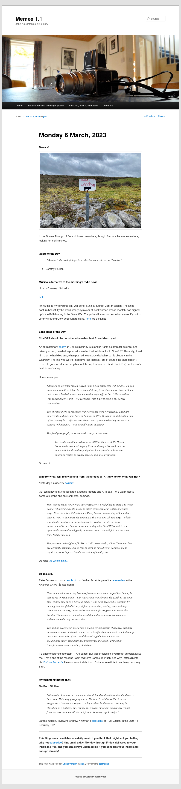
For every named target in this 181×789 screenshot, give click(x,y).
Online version (70, 763)
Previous (149, 116)
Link (41, 297)
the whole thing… (59, 560)
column (69, 483)
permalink (104, 763)
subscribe (55, 742)
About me (108, 105)
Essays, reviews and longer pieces (46, 105)
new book (71, 580)
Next (161, 116)
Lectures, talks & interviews (83, 105)
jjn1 (45, 116)
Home (19, 105)
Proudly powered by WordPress (90, 776)
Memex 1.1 (29, 18)
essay (62, 346)
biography (97, 720)
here (88, 318)
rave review (118, 580)
